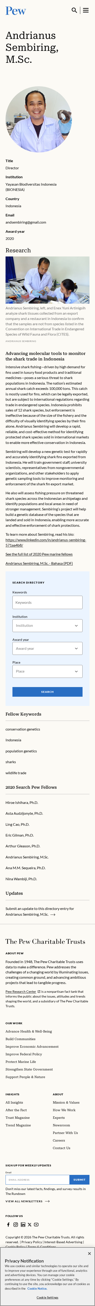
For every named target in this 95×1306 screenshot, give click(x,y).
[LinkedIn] (23, 1224)
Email (9, 1172)
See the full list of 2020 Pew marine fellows (39, 554)
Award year (20, 639)
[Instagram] (15, 1224)
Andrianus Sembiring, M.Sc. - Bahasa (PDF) (39, 563)
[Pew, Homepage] (16, 10)
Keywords (19, 592)
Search (47, 691)
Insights (13, 1094)
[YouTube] (36, 1224)
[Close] (89, 1253)
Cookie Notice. (37, 1288)
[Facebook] (8, 1224)
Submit (80, 1179)
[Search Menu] (74, 10)
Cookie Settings (47, 1297)
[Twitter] (30, 1225)
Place (16, 662)
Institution (19, 616)
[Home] (45, 941)
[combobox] (16, 625)
